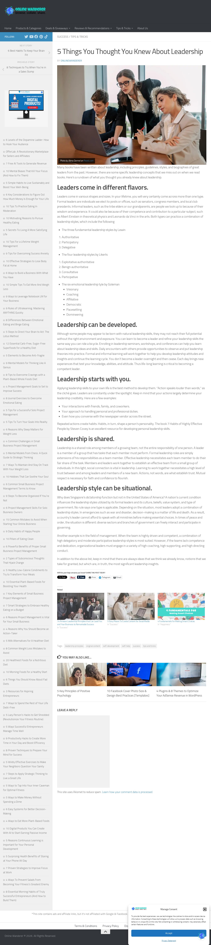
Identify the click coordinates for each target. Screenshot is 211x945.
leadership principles (74, 646)
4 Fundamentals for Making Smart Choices (176, 621)
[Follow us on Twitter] (26, 36)
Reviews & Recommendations (92, 28)
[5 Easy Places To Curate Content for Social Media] (130, 606)
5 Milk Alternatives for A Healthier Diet (27, 640)
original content (93, 646)
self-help (126, 646)
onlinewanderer (71, 60)
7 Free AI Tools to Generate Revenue (26, 163)
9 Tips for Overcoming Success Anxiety (27, 253)
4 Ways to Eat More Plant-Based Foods (27, 820)
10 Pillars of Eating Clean (20, 538)
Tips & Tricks (123, 28)
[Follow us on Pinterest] (41, 36)
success (136, 646)
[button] (204, 909)
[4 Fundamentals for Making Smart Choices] (181, 606)
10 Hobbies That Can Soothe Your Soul (27, 476)
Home (7, 28)
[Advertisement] (150, 12)
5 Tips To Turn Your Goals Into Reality (26, 421)
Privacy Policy (111, 926)
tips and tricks (149, 646)
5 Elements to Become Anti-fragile (25, 355)
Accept (168, 933)
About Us (142, 28)
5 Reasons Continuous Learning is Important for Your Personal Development (23, 844)
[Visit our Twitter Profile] (201, 935)
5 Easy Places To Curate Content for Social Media (128, 621)
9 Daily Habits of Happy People (23, 531)
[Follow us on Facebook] (36, 36)
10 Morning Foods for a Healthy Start (26, 671)
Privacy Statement (169, 940)
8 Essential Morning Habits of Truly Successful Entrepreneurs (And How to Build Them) (24, 896)
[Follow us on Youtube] (31, 36)
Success (62, 36)
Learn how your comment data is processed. (127, 792)
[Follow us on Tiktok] (46, 36)
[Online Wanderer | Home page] (25, 10)
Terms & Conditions (85, 926)
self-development (111, 646)
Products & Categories (28, 28)
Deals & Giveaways (57, 28)
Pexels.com (88, 160)
